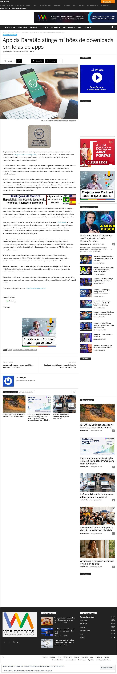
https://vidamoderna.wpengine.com (25, 380)
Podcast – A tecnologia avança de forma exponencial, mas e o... (101, 292)
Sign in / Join (4, 2)
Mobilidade (16, 350)
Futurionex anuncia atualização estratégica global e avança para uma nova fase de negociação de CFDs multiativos (39, 417)
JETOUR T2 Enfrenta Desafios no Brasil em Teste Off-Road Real (14, 415)
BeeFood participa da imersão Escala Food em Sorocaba (60, 366)
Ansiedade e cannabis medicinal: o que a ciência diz (97, 562)
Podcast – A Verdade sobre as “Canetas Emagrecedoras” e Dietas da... (103, 258)
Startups (34, 27)
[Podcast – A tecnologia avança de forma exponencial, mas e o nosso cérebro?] (86, 293)
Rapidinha (3, 8)
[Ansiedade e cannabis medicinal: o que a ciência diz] (97, 549)
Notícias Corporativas (22, 32)
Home (4, 32)
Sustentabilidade (93, 5)
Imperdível (43, 5)
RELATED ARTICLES (10, 392)
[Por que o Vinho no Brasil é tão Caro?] (86, 337)
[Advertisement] (97, 120)
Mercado (83, 627)
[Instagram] (9, 642)
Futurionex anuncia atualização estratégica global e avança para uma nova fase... (97, 461)
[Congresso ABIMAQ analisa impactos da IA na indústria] (47, 643)
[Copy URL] (23, 61)
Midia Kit (88, 27)
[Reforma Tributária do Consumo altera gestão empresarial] (64, 404)
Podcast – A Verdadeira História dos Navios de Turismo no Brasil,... (101, 303)
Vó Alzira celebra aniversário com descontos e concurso (65, 619)
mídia (9, 350)
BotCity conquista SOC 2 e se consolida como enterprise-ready (64, 631)
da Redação (8, 51)
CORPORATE (68, 27)
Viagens (34, 5)
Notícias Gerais (85, 631)
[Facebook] (5, 642)
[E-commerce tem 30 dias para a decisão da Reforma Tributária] (97, 516)
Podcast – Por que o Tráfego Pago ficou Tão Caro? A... (103, 280)
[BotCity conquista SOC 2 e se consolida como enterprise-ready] (47, 632)
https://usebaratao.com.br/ (36, 288)
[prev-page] (72, 392)
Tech (44, 27)
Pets (49, 5)
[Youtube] (19, 642)
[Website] (14, 642)
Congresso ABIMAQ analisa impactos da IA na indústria (64, 641)
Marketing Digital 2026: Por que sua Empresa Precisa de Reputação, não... (96, 238)
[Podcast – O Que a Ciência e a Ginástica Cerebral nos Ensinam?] (86, 315)
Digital (82, 637)
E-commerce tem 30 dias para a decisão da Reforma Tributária (96, 529)
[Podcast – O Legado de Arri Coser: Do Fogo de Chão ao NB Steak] (86, 348)
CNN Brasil (61, 222)
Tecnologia (32, 350)
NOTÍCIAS (83, 624)
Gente (17, 5)
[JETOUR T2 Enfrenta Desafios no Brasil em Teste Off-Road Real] (14, 404)
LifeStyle (10, 5)
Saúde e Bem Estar (79, 5)
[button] (113, 27)
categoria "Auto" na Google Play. (25, 155)
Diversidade (105, 5)
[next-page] (74, 392)
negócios (24, 350)
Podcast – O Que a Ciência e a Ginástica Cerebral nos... (103, 313)
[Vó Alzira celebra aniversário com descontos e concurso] (47, 621)
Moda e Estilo (25, 5)
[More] (60, 61)
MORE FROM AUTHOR (26, 392)
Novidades (56, 5)
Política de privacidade (17, 8)
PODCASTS (22, 27)
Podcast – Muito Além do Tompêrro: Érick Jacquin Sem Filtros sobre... (103, 325)
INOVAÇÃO (55, 27)
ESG (79, 27)
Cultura (67, 5)
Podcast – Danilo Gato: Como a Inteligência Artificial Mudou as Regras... (103, 269)
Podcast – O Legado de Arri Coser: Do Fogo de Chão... (102, 346)
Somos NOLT (9, 27)
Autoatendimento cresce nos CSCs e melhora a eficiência (18, 366)
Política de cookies (46, 670)
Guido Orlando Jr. (85, 244)
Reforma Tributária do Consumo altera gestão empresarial (61, 416)
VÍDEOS (2, 5)
